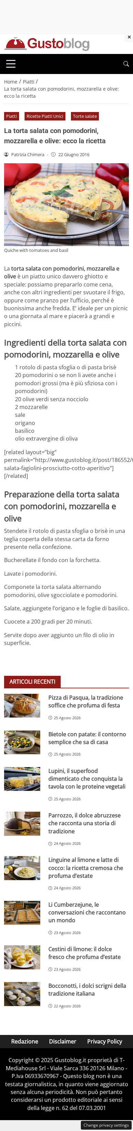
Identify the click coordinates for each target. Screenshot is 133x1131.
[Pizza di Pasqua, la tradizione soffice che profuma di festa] (22, 706)
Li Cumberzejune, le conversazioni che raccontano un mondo (87, 912)
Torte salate (85, 116)
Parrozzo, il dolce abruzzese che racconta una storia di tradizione (84, 823)
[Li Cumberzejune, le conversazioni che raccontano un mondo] (22, 913)
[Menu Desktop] (11, 64)
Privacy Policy (104, 1041)
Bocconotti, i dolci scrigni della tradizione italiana (87, 989)
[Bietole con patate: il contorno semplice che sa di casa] (22, 742)
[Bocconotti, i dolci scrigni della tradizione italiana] (22, 994)
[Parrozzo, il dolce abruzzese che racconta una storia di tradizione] (22, 824)
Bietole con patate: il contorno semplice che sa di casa (87, 738)
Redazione (24, 1041)
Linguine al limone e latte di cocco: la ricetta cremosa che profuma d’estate (85, 867)
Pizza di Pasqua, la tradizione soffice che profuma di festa (85, 701)
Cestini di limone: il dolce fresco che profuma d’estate (84, 953)
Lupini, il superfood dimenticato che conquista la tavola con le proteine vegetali (86, 779)
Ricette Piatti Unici (45, 116)
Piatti (11, 116)
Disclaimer (62, 1041)
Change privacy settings (106, 1125)
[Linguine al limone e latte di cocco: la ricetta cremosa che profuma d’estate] (22, 868)
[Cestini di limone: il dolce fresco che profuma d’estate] (22, 957)
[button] (126, 64)
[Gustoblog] (46, 43)
